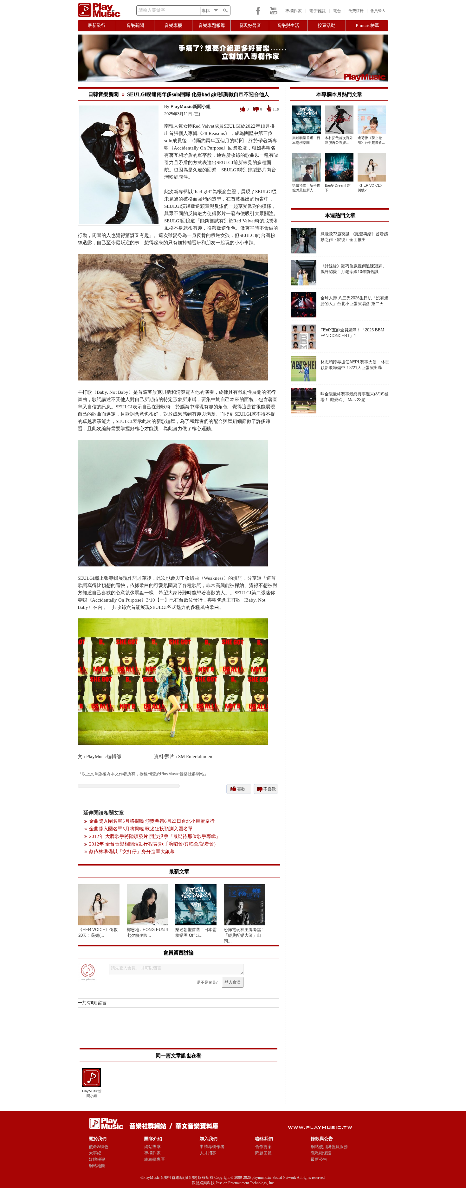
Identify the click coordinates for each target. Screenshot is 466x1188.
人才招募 (208, 1153)
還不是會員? (207, 982)
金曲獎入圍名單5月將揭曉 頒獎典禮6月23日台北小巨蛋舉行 (152, 821)
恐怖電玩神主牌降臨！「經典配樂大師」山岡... (244, 935)
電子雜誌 (317, 11)
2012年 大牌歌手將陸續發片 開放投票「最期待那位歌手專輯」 (155, 836)
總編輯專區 (154, 1159)
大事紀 (95, 1153)
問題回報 (263, 1153)
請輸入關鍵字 (152, 10)
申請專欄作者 (212, 1146)
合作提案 (263, 1146)
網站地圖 (97, 1165)
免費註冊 (356, 11)
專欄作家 (293, 11)
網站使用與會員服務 (329, 1146)
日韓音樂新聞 (103, 94)
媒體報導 (97, 1159)
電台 (337, 11)
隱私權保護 (321, 1153)
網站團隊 (152, 1146)
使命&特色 (98, 1146)
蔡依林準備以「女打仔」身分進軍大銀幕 (132, 851)
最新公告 (319, 1159)
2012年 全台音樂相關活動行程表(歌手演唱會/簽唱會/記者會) (152, 843)
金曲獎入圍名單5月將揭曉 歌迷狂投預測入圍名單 (141, 828)
